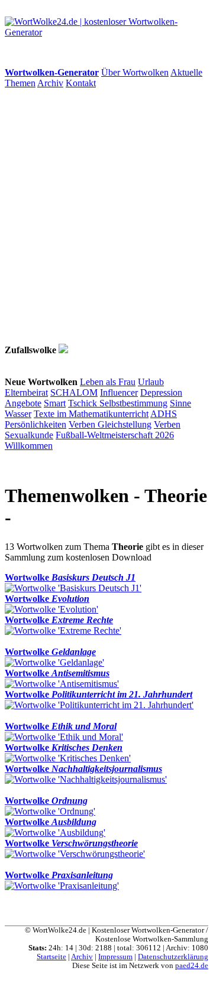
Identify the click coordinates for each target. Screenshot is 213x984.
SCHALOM (74, 392)
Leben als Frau (107, 382)
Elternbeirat (26, 392)
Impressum (115, 957)
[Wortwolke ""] (63, 350)
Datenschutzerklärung (173, 957)
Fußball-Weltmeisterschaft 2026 (115, 435)
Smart (55, 403)
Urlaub (151, 382)
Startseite (51, 957)
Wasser (18, 414)
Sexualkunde (29, 435)
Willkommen (29, 446)
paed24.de (191, 966)
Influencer (119, 392)
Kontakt (81, 83)
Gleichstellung (124, 424)
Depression (161, 392)
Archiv (50, 83)
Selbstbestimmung (133, 403)
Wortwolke (70, 577)
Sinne (180, 403)
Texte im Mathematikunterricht (91, 414)
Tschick (83, 403)
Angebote (23, 403)
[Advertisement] (106, 216)
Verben (83, 424)
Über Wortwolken (135, 72)
